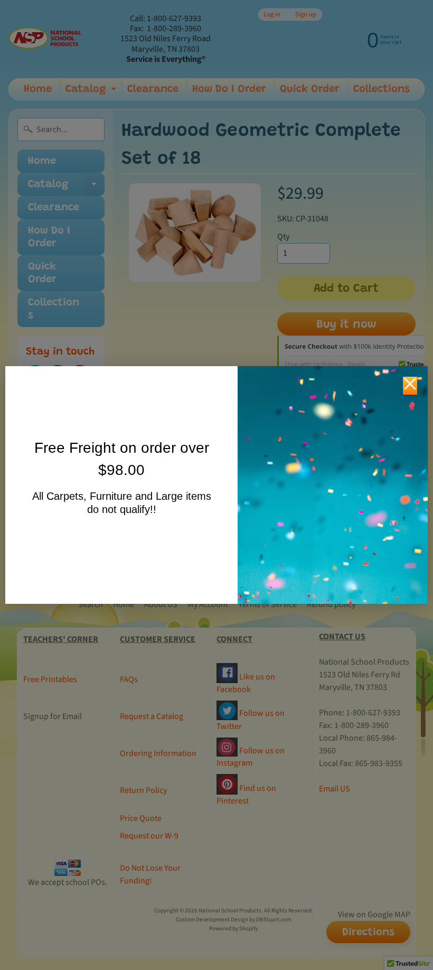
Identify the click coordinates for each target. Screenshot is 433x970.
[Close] (410, 386)
